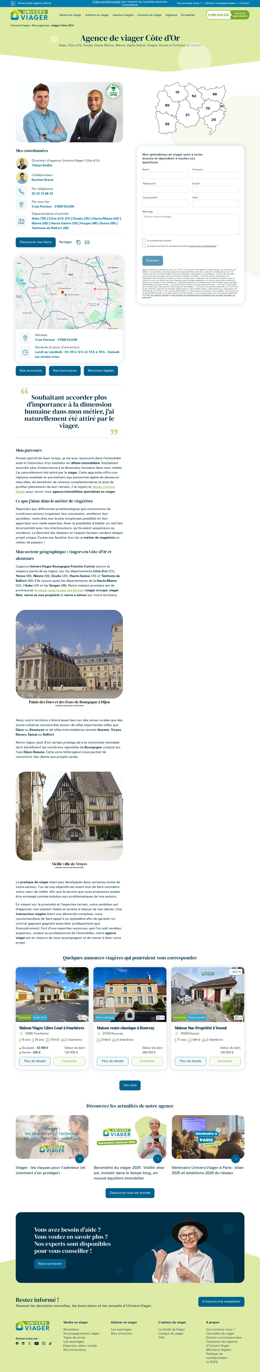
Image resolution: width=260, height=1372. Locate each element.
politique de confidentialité (202, 246)
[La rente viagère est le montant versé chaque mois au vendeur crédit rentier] (20, 1053)
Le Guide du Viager (171, 1329)
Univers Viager (20, 25)
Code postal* (150, 198)
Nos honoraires (65, 370)
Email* (196, 184)
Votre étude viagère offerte (34, 3)
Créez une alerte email (106, 2)
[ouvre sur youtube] (37, 1343)
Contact (244, 3)
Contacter (69, 1061)
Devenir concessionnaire (220, 3)
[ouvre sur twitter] (30, 1343)
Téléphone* (149, 184)
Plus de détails (35, 1061)
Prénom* (197, 170)
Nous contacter (50, 1264)
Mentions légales (101, 370)
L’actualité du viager (220, 1333)
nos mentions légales (160, 295)
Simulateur (71, 1329)
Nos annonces (31, 370)
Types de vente (74, 1337)
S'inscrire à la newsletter (221, 1301)
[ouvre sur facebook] (17, 1343)
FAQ (161, 1337)
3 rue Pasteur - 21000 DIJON (56, 340)
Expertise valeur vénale (80, 1346)
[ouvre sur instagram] (44, 1343)
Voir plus (130, 1085)
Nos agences (40, 25)
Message (147, 212)
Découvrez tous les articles (130, 1193)
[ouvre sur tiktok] (50, 1343)
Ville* (195, 198)
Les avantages (73, 1342)
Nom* (146, 170)
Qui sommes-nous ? (189, 3)
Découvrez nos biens (36, 242)
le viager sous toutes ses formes (59, 590)
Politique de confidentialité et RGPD (216, 1358)
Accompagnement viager (81, 1333)
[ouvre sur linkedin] (24, 1343)
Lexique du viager (171, 1333)
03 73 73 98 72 (42, 194)
